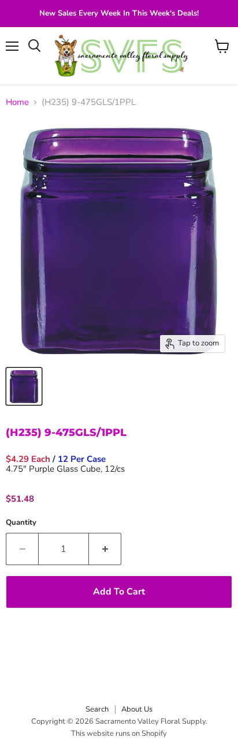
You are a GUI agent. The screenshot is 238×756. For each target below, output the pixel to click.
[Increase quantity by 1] (105, 549)
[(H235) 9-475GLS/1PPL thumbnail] (24, 386)
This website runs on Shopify (119, 733)
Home (17, 102)
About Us (137, 709)
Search (97, 709)
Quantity (21, 522)
